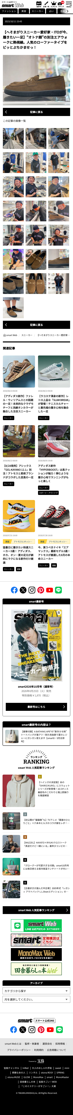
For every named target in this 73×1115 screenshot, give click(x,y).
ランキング (54, 4)
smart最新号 (38, 4)
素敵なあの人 (18, 1072)
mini (67, 1068)
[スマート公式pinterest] (40, 591)
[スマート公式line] (58, 591)
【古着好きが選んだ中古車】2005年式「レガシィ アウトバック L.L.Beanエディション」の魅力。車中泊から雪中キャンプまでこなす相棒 (46, 890)
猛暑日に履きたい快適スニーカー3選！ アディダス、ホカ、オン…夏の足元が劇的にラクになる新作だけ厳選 (18, 554)
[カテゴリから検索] (36, 990)
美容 (23, 11)
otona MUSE (13, 1077)
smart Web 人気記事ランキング (36, 910)
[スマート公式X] (23, 591)
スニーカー (37, 11)
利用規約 (39, 1050)
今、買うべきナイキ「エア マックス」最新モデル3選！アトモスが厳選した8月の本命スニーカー (54, 553)
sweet (58, 1068)
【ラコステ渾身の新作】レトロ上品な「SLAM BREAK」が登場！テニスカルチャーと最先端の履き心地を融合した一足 (54, 403)
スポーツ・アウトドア (48, 492)
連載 (19, 569)
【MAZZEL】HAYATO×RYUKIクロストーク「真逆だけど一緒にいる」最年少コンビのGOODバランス (45, 844)
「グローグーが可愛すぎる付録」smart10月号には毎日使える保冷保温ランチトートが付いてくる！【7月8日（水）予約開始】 (46, 867)
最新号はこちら (36, 706)
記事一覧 (46, 4)
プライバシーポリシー (19, 1050)
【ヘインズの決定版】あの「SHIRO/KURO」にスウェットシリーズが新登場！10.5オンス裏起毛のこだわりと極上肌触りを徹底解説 (54, 789)
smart (50, 1077)
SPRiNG (60, 1072)
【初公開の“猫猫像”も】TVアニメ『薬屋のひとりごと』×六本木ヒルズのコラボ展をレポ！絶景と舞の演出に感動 (46, 821)
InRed (26, 1068)
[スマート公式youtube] (49, 591)
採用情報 (60, 1043)
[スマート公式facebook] (14, 591)
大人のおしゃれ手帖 (42, 1068)
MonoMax (38, 1077)
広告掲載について (56, 1050)
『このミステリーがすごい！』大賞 (38, 1086)
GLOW (27, 1077)
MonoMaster (62, 1077)
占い (51, 11)
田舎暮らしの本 (27, 1081)
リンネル (33, 1072)
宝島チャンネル (11, 1068)
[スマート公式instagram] (32, 591)
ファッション (9, 11)
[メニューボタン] (69, 4)
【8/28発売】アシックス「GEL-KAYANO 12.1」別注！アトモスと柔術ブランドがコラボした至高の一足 (18, 471)
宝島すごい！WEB (48, 1081)
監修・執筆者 (32, 1043)
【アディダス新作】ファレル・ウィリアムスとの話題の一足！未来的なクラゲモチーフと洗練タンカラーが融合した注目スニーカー (18, 403)
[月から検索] (36, 999)
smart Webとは (13, 1043)
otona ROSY (47, 1072)
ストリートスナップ (61, 4)
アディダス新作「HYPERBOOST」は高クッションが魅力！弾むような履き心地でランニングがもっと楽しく (54, 473)
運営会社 (47, 1043)
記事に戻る (36, 112)
